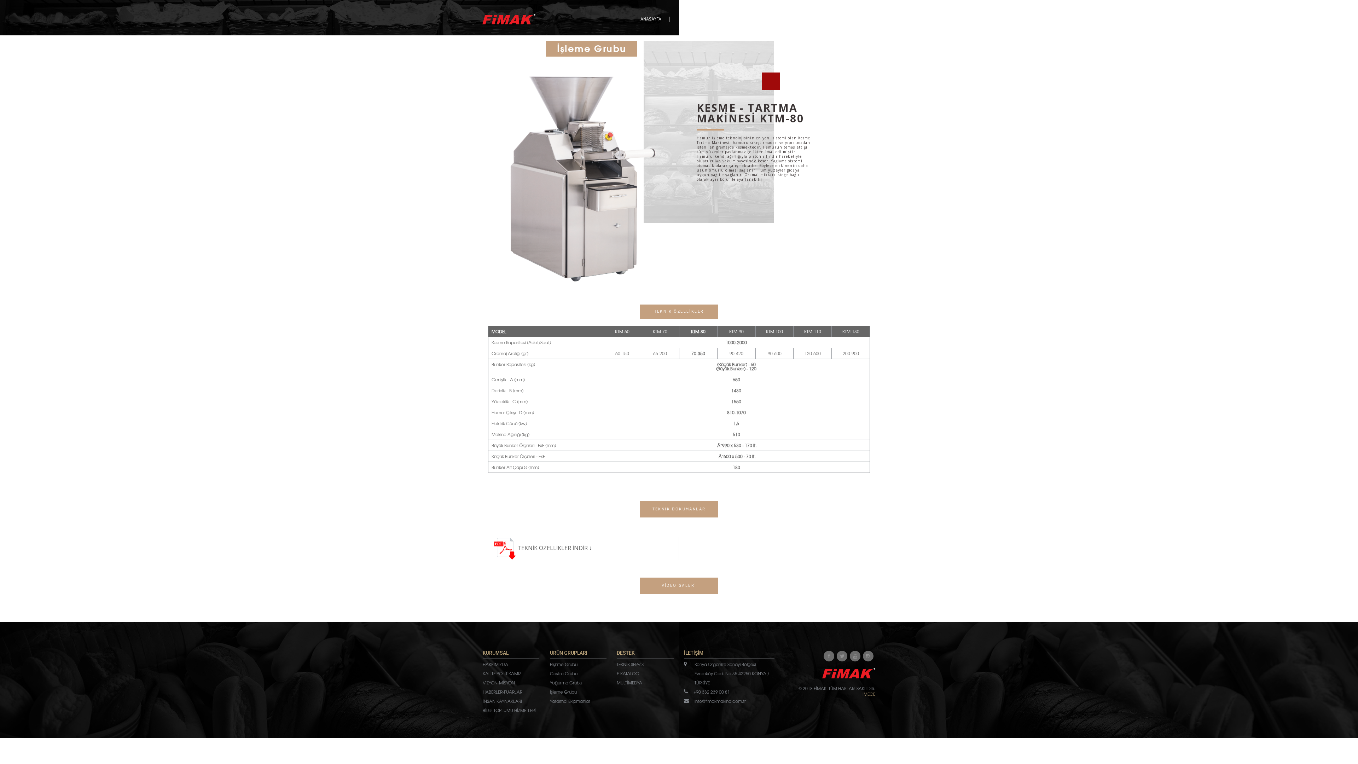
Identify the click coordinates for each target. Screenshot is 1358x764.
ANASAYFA (650, 19)
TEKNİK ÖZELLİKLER (545, 548)
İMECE (869, 694)
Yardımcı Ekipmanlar (570, 701)
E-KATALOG (628, 673)
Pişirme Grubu (564, 664)
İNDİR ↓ (582, 548)
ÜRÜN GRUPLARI (731, 19)
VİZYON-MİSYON (499, 682)
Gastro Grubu (564, 673)
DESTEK (769, 19)
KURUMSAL (690, 19)
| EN (871, 19)
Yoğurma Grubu (566, 682)
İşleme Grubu (563, 692)
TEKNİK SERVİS (630, 664)
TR (863, 19)
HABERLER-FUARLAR (502, 692)
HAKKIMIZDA (495, 664)
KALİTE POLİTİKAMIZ (502, 673)
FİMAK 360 (801, 19)
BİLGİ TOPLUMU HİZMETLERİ (509, 710)
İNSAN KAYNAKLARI (502, 701)
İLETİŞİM (834, 19)
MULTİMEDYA (629, 682)
